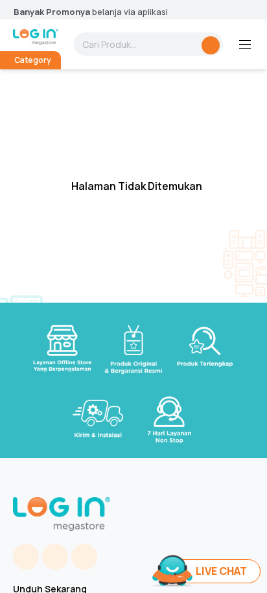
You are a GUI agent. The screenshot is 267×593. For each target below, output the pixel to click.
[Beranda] (35, 37)
